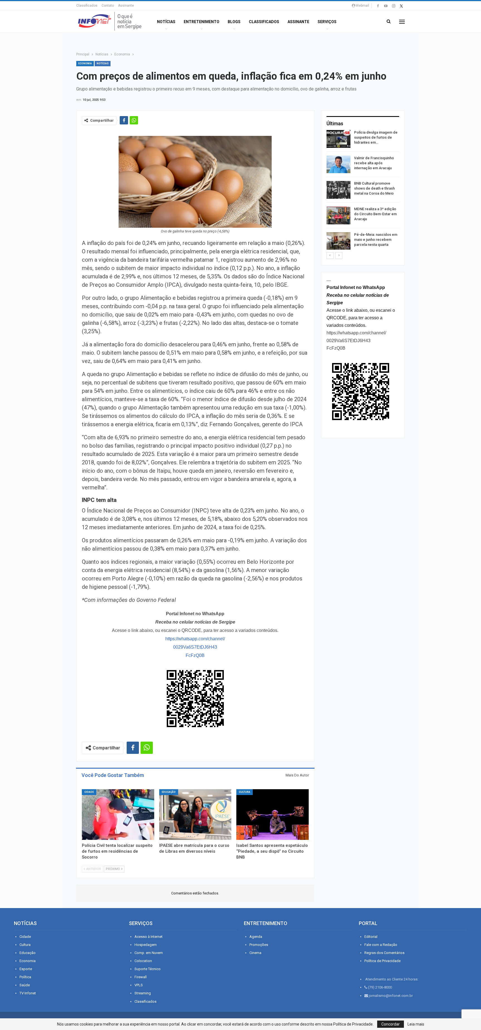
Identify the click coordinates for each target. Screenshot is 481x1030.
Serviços (327, 21)
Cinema (255, 953)
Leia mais (416, 1024)
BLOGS (234, 21)
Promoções (258, 945)
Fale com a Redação (380, 945)
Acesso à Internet (148, 937)
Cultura (244, 792)
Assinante (126, 6)
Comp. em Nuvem (148, 953)
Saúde (24, 985)
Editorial (370, 937)
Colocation (143, 961)
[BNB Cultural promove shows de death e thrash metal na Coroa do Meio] (338, 190)
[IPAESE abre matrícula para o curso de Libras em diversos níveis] (195, 814)
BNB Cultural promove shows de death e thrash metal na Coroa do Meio (374, 188)
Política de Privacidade (382, 961)
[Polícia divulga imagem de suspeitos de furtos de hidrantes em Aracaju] (338, 139)
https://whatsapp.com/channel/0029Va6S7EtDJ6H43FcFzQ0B (195, 647)
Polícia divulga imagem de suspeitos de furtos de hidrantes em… (375, 137)
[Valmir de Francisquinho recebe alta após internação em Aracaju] (338, 164)
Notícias (166, 21)
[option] (363, 191)
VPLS (138, 985)
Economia (85, 63)
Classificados (86, 6)
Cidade (89, 792)
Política (25, 977)
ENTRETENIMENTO (201, 21)
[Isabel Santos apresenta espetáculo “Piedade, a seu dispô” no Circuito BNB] (272, 814)
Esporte (25, 969)
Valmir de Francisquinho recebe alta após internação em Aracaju (374, 163)
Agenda (255, 937)
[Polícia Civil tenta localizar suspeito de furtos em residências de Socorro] (118, 814)
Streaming (142, 993)
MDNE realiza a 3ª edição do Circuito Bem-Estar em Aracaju (375, 214)
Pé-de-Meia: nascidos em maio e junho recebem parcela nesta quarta (375, 239)
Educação (169, 792)
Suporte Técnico (147, 969)
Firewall (140, 977)
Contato (108, 6)
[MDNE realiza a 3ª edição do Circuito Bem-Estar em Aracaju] (338, 215)
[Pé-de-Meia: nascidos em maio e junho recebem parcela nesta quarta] (338, 241)
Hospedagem (145, 945)
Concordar (390, 1024)
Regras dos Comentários (384, 953)
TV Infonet (27, 993)
